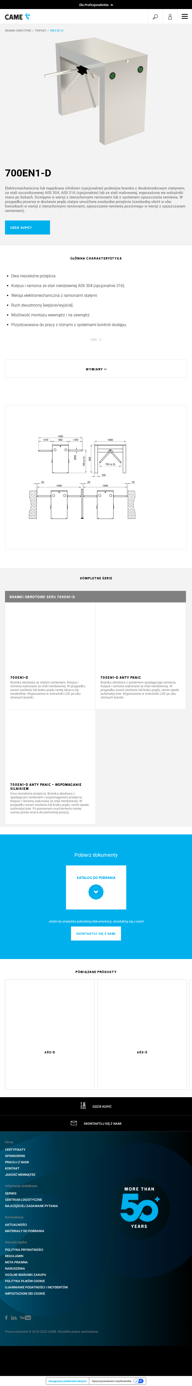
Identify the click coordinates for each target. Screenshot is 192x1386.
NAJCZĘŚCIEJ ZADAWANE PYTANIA (31, 1206)
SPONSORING (15, 1156)
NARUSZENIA (15, 1268)
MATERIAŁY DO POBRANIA (24, 1231)
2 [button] (100, 339)
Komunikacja (14, 1217)
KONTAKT (12, 1168)
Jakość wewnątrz (20, 1175)
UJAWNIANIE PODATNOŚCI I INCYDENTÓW (36, 1287)
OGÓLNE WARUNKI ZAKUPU (25, 1275)
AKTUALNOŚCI (16, 1225)
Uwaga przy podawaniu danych (67, 1380)
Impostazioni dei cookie (25, 1293)
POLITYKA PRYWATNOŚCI (24, 1250)
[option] (96, 91)
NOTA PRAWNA (16, 1262)
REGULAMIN (14, 1256)
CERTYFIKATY (15, 1149)
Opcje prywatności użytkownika (112, 1380)
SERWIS (10, 1193)
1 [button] (92, 339)
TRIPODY (40, 30)
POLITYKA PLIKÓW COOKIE (25, 1281)
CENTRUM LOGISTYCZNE (23, 1200)
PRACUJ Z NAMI (17, 1162)
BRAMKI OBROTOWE (18, 30)
